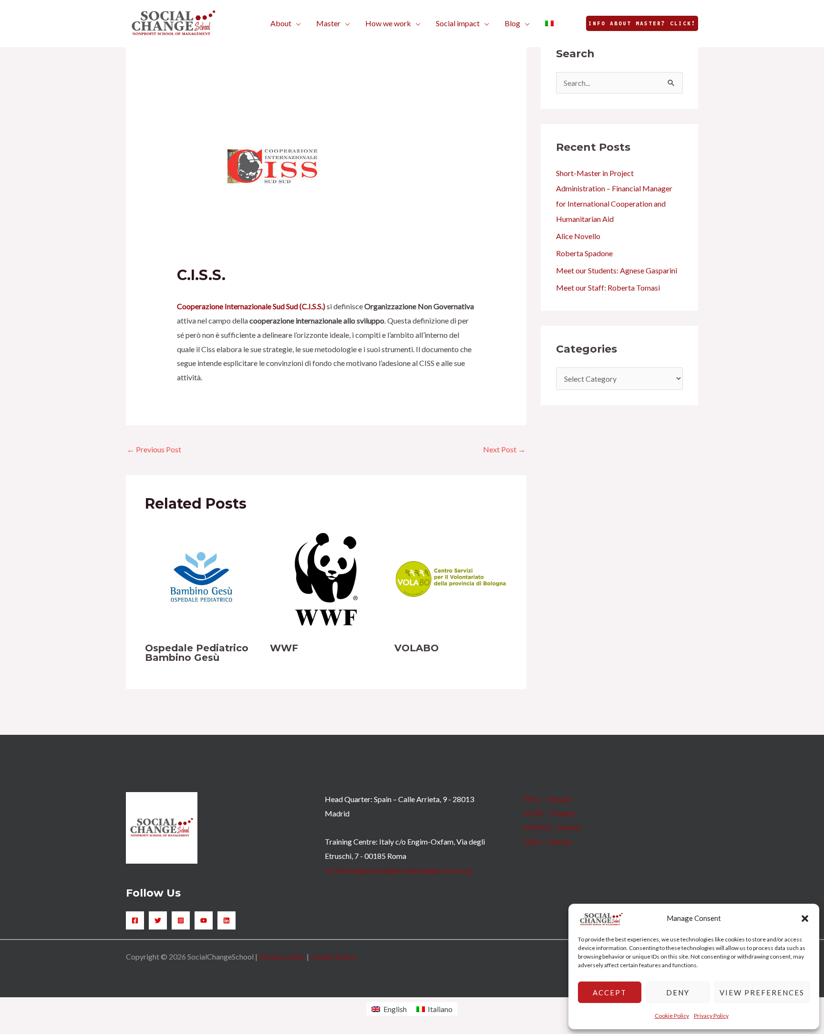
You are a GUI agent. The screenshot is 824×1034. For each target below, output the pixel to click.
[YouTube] (204, 920)
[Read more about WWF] (326, 578)
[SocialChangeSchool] (173, 22)
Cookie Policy (672, 1015)
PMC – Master (547, 799)
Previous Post (154, 449)
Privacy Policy (711, 1015)
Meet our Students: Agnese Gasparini (616, 270)
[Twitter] (158, 920)
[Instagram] (181, 920)
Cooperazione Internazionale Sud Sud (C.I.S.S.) (251, 306)
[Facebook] (135, 920)
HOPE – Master (549, 813)
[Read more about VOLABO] (450, 578)
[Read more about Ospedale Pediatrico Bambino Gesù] (201, 578)
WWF (284, 648)
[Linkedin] (226, 920)
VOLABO (416, 648)
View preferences (762, 992)
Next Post (504, 449)
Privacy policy (282, 956)
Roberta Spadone (584, 253)
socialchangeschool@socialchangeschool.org (398, 870)
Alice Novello (578, 235)
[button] (805, 918)
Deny (678, 992)
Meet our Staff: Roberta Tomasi (608, 287)
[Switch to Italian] (549, 23)
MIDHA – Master (552, 827)
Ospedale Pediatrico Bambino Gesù (196, 652)
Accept (610, 992)
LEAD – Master (548, 841)
